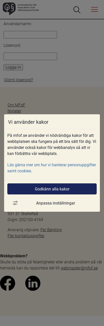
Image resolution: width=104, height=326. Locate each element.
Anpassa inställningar (55, 203)
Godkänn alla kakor (52, 188)
